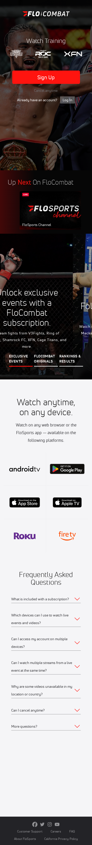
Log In (67, 100)
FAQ (72, 831)
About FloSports (25, 839)
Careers (56, 831)
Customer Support (29, 831)
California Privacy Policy (61, 839)
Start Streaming (54, 215)
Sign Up (46, 77)
